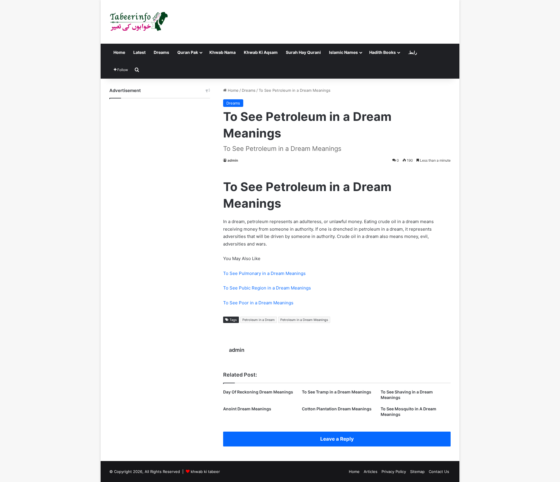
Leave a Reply (337, 439)
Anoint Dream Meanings (247, 408)
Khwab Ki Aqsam (261, 52)
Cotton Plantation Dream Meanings (337, 408)
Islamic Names (343, 52)
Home (119, 52)
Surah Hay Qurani (303, 52)
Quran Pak (187, 52)
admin (233, 160)
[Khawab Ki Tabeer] (138, 22)
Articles (370, 471)
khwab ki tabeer (205, 471)
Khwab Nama (222, 52)
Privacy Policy (394, 471)
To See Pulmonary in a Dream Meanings (264, 273)
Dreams (161, 52)
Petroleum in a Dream (258, 320)
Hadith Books (382, 52)
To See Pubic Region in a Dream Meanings (267, 288)
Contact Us (439, 471)
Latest (139, 52)
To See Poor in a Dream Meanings (258, 303)
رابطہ (412, 52)
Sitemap (417, 471)
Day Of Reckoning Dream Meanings (258, 391)
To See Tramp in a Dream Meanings (336, 391)
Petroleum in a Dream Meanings (304, 320)
